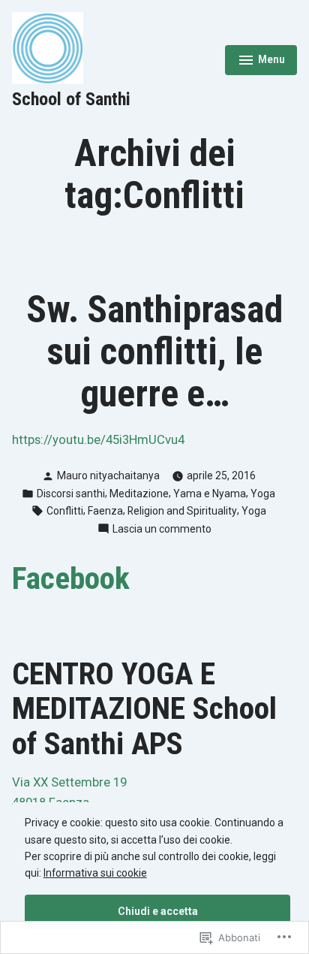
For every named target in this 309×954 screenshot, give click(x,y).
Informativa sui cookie (95, 873)
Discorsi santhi (71, 494)
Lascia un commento (162, 529)
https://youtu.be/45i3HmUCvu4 (98, 440)
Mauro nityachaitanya (108, 475)
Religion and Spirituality (182, 511)
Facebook (71, 578)
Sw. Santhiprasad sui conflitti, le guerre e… (154, 351)
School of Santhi (71, 99)
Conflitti (64, 511)
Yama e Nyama (209, 494)
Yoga (262, 494)
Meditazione (139, 494)
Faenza (105, 511)
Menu (261, 61)
